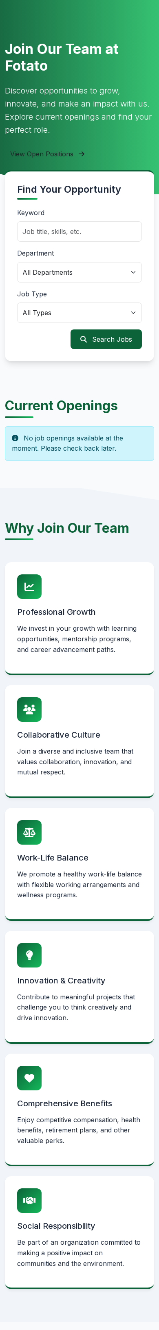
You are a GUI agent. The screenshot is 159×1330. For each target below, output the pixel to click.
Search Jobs (111, 339)
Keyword (30, 213)
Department (35, 253)
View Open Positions (42, 154)
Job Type (32, 294)
